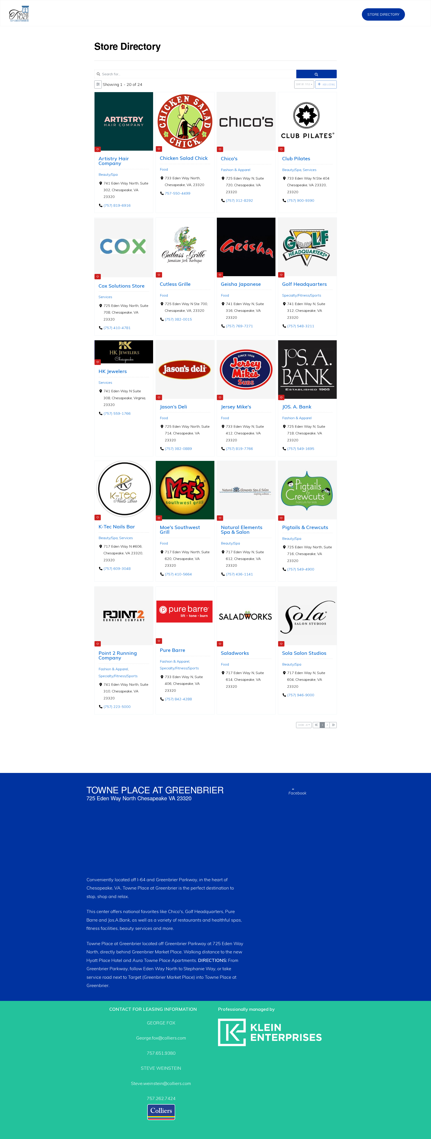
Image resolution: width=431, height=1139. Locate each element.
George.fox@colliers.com (161, 1038)
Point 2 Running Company (118, 655)
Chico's (229, 158)
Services (310, 169)
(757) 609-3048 (117, 568)
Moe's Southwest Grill (180, 529)
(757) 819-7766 (239, 448)
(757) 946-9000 (300, 695)
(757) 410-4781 (117, 327)
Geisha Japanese (241, 284)
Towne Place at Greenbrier (24, 14)
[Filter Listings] (98, 84)
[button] (417, 13)
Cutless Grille (175, 284)
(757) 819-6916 (117, 205)
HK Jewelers (113, 371)
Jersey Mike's (236, 406)
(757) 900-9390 (300, 200)
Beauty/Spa (108, 174)
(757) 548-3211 (300, 326)
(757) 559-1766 (117, 413)
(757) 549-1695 (300, 448)
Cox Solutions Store (122, 286)
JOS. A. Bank (296, 406)
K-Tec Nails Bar (117, 526)
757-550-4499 (177, 193)
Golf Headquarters (304, 284)
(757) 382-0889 (178, 448)
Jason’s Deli (173, 406)
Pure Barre (172, 650)
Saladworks (235, 653)
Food (164, 169)
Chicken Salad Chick (184, 158)
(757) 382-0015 (178, 319)
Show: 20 (303, 725)
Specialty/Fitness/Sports (301, 295)
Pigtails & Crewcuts (305, 527)
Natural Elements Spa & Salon (241, 529)
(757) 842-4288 (178, 699)
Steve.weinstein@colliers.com (161, 1083)
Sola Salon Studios (304, 653)
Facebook (297, 793)
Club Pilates (296, 158)
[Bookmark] (98, 149)
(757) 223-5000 (117, 706)
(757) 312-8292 (239, 200)
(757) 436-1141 (239, 574)
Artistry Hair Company (114, 160)
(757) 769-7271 (239, 326)
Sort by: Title (303, 84)
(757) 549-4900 (300, 569)
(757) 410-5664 (178, 574)
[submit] (316, 74)
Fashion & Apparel (235, 169)
